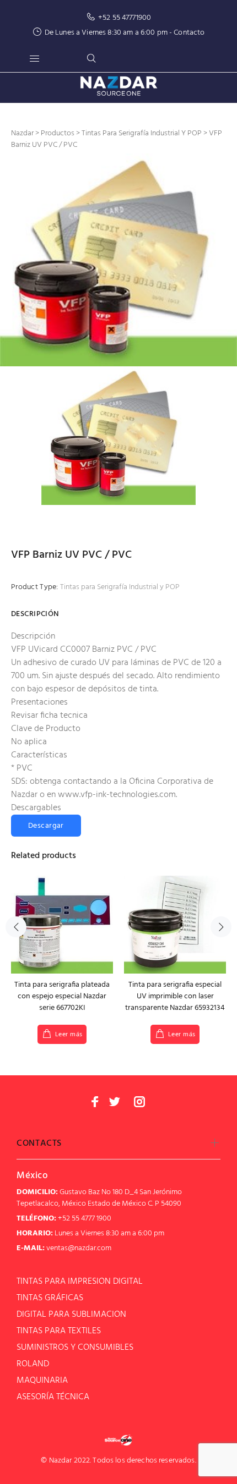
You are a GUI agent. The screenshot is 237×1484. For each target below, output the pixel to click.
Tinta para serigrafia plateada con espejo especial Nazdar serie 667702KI (62, 996)
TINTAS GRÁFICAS (50, 1298)
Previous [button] (16, 926)
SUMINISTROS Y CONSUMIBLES (75, 1347)
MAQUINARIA (42, 1380)
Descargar (46, 826)
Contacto (189, 32)
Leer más (69, 1034)
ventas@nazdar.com (78, 1248)
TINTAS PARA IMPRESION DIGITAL (80, 1281)
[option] (118, 259)
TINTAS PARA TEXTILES (59, 1331)
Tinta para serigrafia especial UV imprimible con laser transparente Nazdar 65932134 (175, 996)
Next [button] (221, 926)
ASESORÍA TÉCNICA (53, 1397)
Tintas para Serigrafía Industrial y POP (120, 587)
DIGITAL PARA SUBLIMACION (71, 1314)
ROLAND (33, 1364)
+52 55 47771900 (124, 18)
